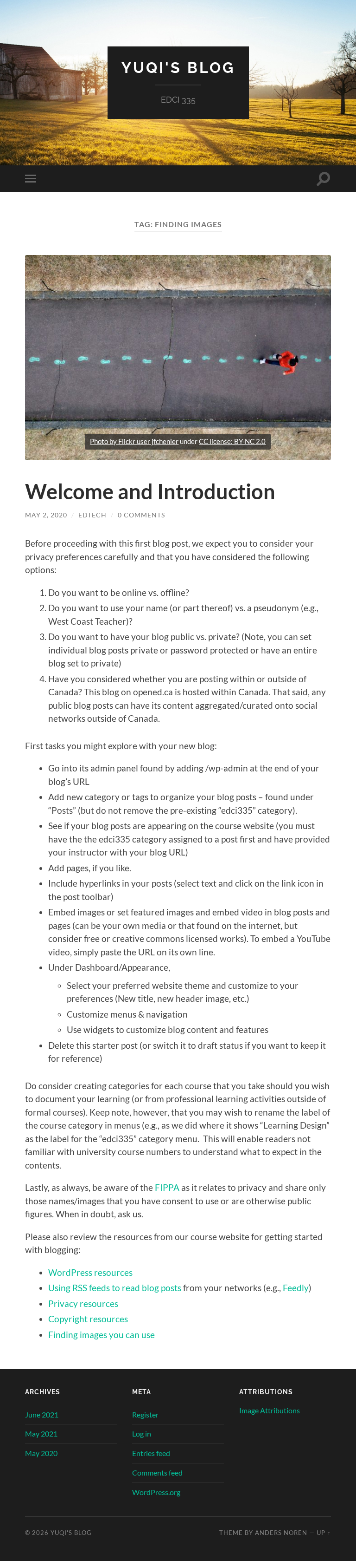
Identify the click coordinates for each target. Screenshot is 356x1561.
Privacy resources (83, 1303)
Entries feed (151, 1453)
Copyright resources (88, 1318)
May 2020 (41, 1453)
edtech (92, 515)
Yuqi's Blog (178, 67)
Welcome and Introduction (150, 491)
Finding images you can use (101, 1334)
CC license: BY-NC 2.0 (232, 441)
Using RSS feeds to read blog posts (114, 1287)
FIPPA (167, 1187)
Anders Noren (281, 1532)
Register (145, 1414)
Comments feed (157, 1472)
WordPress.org (156, 1492)
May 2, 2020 (46, 515)
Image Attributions (269, 1410)
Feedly (296, 1287)
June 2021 (41, 1414)
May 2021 (41, 1433)
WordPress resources (90, 1272)
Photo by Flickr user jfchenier (134, 441)
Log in (141, 1433)
